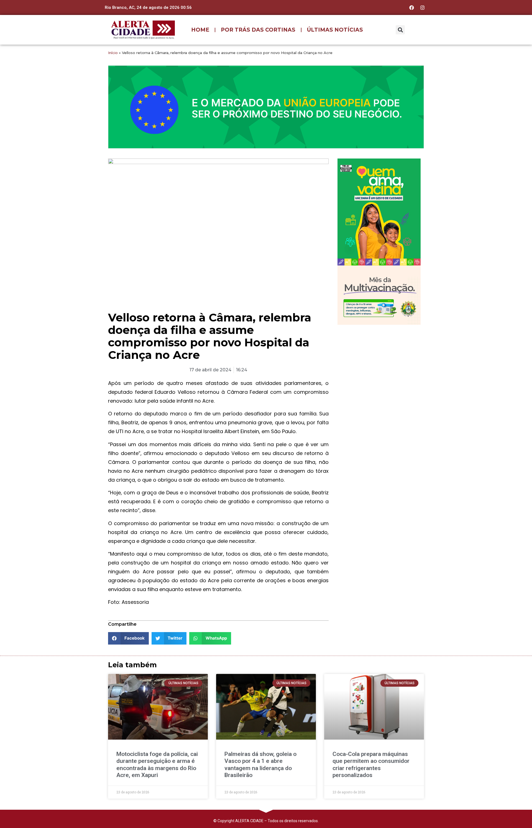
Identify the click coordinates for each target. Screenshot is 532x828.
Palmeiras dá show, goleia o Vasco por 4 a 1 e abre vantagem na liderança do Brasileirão (260, 764)
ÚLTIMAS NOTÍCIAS (335, 30)
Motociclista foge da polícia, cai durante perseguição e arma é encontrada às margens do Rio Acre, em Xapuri (157, 764)
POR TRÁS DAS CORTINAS (258, 30)
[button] (400, 29)
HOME (200, 30)
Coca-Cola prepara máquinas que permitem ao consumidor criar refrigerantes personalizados (371, 764)
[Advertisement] (379, 365)
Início (113, 52)
